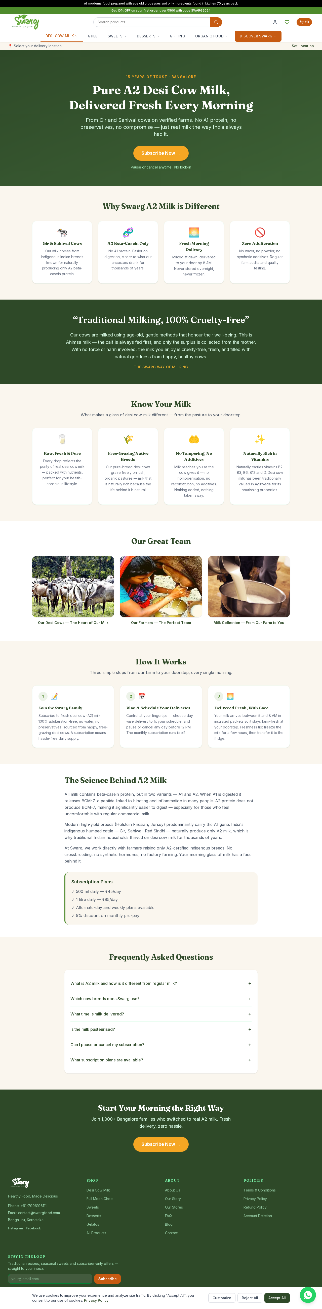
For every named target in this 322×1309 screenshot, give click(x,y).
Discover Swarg (256, 36)
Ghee (92, 36)
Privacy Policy (96, 1300)
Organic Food (209, 36)
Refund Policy (255, 1207)
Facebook (33, 1228)
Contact (171, 1233)
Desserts (146, 36)
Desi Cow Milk (60, 36)
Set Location (303, 46)
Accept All (277, 1298)
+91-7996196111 (34, 1206)
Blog (169, 1224)
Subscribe (107, 1279)
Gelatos (93, 1224)
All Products (96, 1233)
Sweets (115, 36)
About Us (172, 1190)
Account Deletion (258, 1216)
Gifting (177, 36)
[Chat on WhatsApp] (308, 1295)
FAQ (168, 1216)
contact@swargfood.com (39, 1213)
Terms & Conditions (260, 1190)
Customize (222, 1298)
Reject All (250, 1298)
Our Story (173, 1199)
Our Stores (174, 1207)
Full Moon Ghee (100, 1199)
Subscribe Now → (161, 153)
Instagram (15, 1228)
